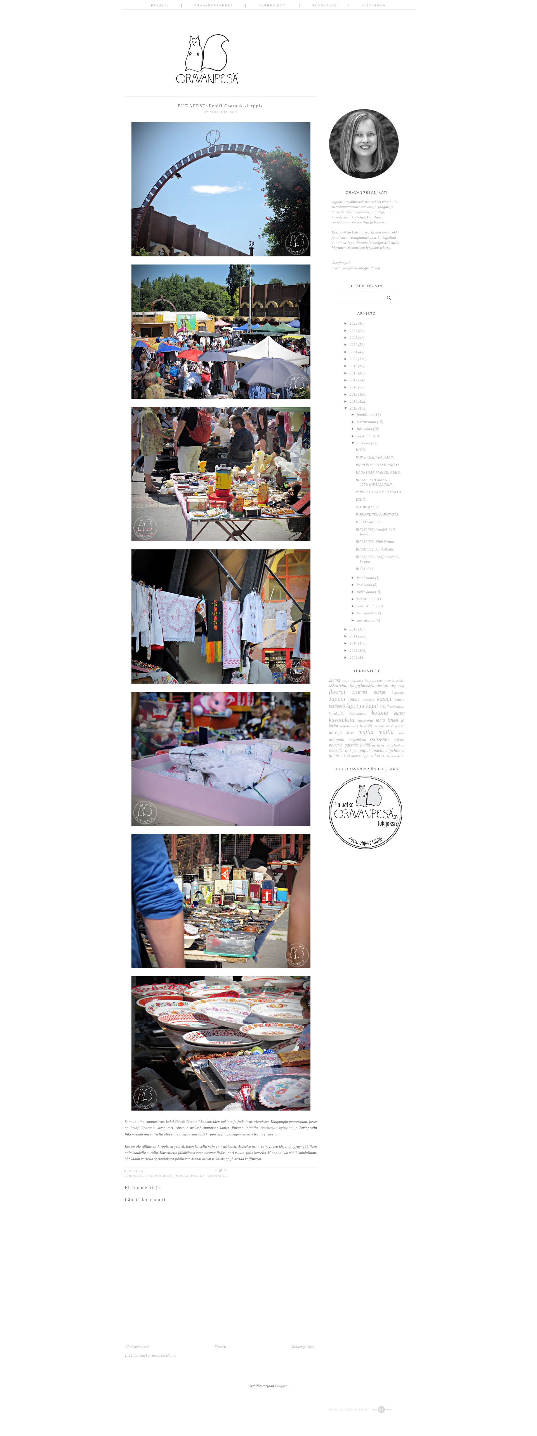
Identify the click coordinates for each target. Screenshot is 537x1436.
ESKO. (361, 499)
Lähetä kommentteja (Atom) (155, 1355)
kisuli (384, 706)
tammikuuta (366, 620)
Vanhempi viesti (303, 1347)
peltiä (365, 745)
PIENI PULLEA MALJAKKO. (377, 465)
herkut (379, 692)
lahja (380, 720)
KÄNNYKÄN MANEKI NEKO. (378, 472)
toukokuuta (365, 592)
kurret (399, 713)
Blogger (281, 1386)
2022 (353, 345)
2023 (353, 338)
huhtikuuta (365, 599)
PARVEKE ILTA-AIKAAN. (375, 457)
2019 (353, 366)
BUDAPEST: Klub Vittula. (375, 542)
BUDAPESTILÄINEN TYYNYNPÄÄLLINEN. (374, 482)
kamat (384, 698)
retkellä (335, 750)
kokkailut (397, 706)
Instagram (374, 5)
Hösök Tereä (185, 1121)
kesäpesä (337, 706)
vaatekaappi (359, 756)
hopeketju (398, 693)
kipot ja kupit (362, 705)
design (382, 685)
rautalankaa (394, 745)
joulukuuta (365, 414)
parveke (352, 745)
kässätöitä (365, 720)
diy (393, 685)
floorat (337, 691)
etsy (401, 686)
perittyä (378, 745)
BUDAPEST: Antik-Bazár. (375, 549)
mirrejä (335, 732)
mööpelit (336, 739)
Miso (350, 733)
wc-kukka (399, 756)
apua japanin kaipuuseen (362, 680)
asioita (399, 680)
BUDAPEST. (365, 569)
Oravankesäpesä (213, 5)
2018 (353, 373)
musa (401, 732)
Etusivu (160, 5)
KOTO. (361, 450)
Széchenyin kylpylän (276, 1128)
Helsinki (359, 692)
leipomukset (349, 726)
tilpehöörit (395, 750)
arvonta (389, 680)
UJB (347, 756)
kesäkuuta (364, 585)
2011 (353, 636)
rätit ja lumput (356, 750)
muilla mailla (190, 1175)
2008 (353, 657)
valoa (375, 755)
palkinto (399, 740)
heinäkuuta (365, 578)
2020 (353, 359)
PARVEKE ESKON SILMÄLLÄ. (379, 492)
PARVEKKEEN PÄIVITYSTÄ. (377, 514)
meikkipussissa (384, 726)
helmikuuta (365, 613)
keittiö (399, 699)
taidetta (378, 750)
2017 (353, 380)
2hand (334, 680)
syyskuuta (364, 436)
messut (399, 726)
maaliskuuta (366, 606)
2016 (353, 387)
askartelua (338, 685)
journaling (368, 699)
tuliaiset (336, 755)
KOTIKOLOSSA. (368, 507)
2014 (353, 401)
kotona (380, 712)
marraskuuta (366, 422)
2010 (353, 643)
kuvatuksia (161, 1175)
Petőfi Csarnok (142, 1128)
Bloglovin (324, 5)
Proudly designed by (349, 1409)
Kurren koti (273, 5)
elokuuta (363, 443)
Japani (337, 698)
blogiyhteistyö (362, 685)
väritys (387, 755)
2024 (353, 331)
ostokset (218, 1175)
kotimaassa (358, 713)
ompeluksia (357, 740)
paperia (336, 745)
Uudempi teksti (137, 1347)
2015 (353, 394)
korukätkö (336, 713)
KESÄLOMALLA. (368, 522)
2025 (353, 323)
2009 (353, 650)
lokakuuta (364, 429)
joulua (354, 699)
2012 (353, 629)
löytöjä (366, 725)
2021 (353, 352)
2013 (353, 408)
